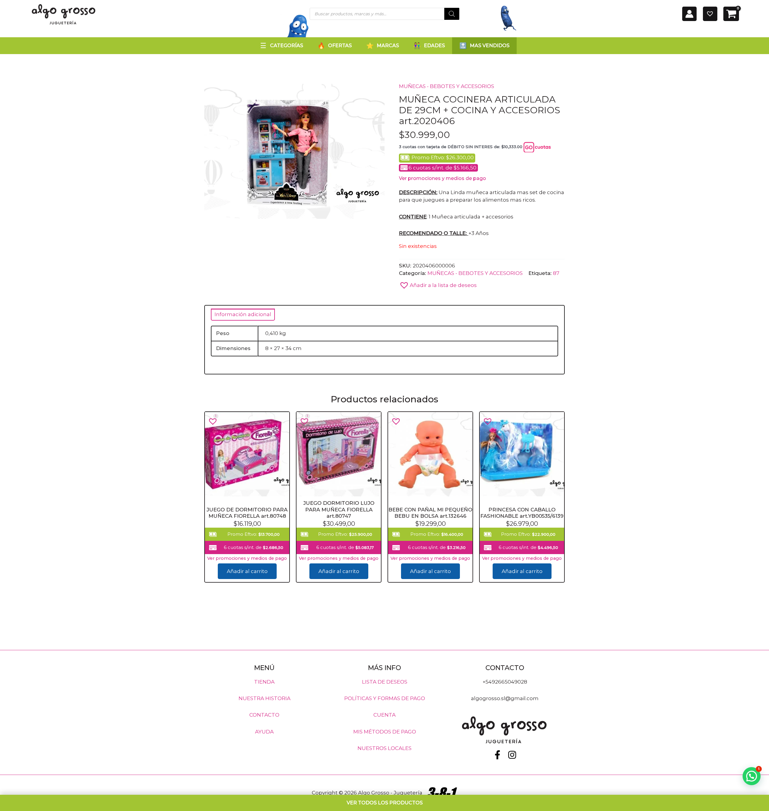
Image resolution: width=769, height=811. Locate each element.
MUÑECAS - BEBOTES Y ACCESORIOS (446, 86)
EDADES (434, 45)
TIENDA (264, 681)
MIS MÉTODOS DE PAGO (384, 731)
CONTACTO (264, 715)
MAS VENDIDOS (489, 45)
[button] (438, 283)
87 (556, 273)
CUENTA (384, 715)
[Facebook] (497, 754)
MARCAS (388, 45)
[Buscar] (451, 14)
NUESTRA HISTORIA (264, 698)
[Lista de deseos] (710, 14)
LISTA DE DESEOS (384, 681)
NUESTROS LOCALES (384, 748)
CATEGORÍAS (286, 45)
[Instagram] (512, 754)
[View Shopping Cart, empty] (731, 14)
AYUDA (264, 731)
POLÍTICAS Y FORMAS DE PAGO (384, 698)
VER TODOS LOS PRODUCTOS (385, 803)
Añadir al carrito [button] (247, 571)
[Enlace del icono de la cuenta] (689, 14)
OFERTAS (340, 45)
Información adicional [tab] (242, 314)
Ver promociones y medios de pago (442, 178)
